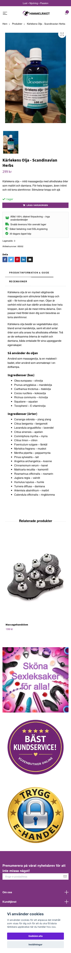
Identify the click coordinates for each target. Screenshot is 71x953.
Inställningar (35, 944)
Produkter (17, 23)
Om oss (7, 892)
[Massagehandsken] (35, 577)
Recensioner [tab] (18, 281)
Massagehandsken (17, 624)
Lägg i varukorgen (37, 205)
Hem (4, 23)
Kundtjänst (9, 902)
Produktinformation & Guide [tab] (29, 272)
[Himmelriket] (36, 13)
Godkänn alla (35, 936)
